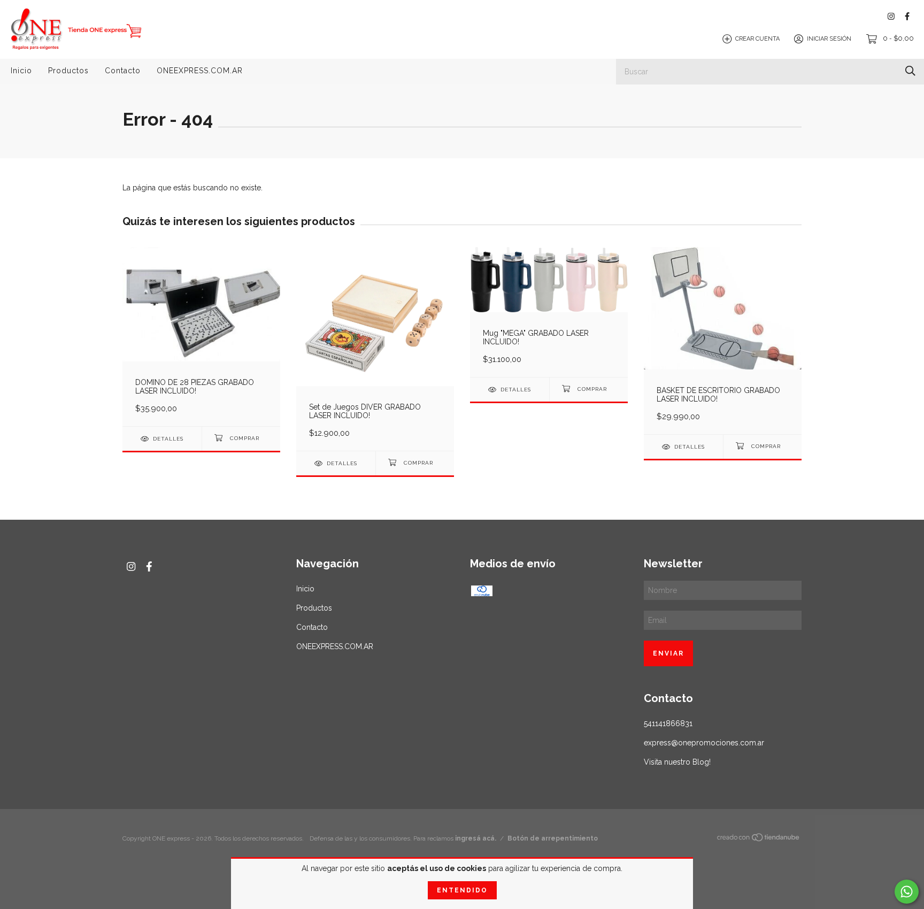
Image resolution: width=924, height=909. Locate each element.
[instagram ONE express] (891, 16)
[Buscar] (910, 70)
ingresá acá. (475, 838)
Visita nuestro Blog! (677, 762)
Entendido (462, 890)
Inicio (21, 70)
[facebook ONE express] (907, 16)
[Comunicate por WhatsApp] (907, 892)
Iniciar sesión (829, 38)
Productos (68, 70)
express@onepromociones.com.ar (704, 742)
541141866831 (668, 723)
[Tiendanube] (759, 839)
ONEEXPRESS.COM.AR (200, 70)
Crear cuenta (757, 38)
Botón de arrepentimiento (552, 838)
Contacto (123, 70)
